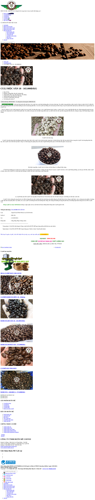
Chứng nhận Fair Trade (9, 429)
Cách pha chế (10, 34)
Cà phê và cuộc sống (11, 35)
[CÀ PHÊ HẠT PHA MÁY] (17, 365)
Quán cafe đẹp (10, 38)
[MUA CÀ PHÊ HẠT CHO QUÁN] (15, 270)
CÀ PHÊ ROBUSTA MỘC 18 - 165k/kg (13, 297)
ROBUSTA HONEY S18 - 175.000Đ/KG (13, 344)
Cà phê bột (6, 404)
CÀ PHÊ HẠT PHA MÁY (9, 368)
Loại (5, 97)
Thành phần (6, 94)
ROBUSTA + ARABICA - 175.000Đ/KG (13, 392)
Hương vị (6, 93)
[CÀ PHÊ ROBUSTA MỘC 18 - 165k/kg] (17, 294)
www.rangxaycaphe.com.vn (7, 447)
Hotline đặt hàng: (8, 101)
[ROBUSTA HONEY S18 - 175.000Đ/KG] (17, 341)
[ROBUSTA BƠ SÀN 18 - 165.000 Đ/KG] (17, 318)
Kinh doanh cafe (10, 31)
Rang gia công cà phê (9, 408)
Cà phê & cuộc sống (8, 419)
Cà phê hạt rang (7, 63)
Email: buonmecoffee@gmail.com (9, 446)
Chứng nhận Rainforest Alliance (11, 432)
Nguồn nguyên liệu (8, 96)
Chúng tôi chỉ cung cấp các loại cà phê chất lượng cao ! (28, 11)
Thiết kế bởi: (49, 468)
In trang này (58, 247)
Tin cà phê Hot (7, 418)
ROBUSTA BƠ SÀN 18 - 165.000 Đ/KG (13, 321)
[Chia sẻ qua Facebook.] (6, 247)
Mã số (5, 92)
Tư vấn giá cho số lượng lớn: (25, 101)
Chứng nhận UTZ (8, 428)
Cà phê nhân (7, 406)
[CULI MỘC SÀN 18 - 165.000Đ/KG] (17, 85)
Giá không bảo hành (8, 99)
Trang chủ (6, 61)
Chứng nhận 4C (7, 426)
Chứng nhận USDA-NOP (10, 430)
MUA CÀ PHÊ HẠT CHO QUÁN (11, 273)
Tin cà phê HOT (10, 33)
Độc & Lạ (9, 37)
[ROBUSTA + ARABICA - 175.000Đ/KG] (17, 389)
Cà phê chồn (7, 407)
